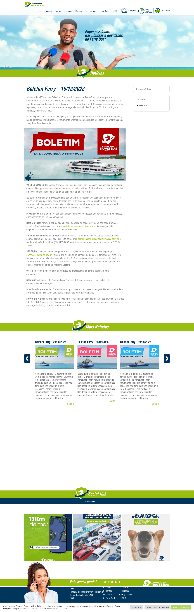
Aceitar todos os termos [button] (181, 607)
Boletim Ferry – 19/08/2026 (135, 342)
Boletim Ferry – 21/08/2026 (50, 342)
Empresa (48, 11)
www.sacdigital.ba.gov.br (40, 254)
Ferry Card (104, 11)
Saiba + (70, 403)
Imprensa (68, 11)
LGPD (114, 11)
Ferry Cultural (90, 11)
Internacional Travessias (34, 5)
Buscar (166, 89)
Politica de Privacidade (61, 608)
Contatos (132, 10)
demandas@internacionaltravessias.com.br (98, 238)
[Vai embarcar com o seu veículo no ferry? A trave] (97, 537)
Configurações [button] (137, 607)
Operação (143, 105)
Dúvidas (78, 11)
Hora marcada (148, 10)
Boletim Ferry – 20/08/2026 (92, 342)
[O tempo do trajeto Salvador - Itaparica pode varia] (48, 537)
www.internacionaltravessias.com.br (78, 226)
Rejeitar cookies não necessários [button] (157, 607)
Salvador (156, 583)
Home (39, 11)
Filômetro (166, 10)
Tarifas (58, 11)
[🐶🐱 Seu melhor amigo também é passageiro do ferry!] (146, 537)
